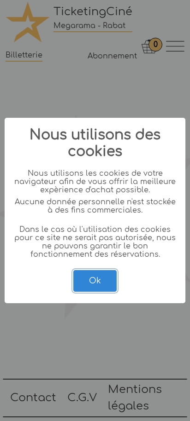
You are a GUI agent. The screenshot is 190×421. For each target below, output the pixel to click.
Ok (95, 281)
